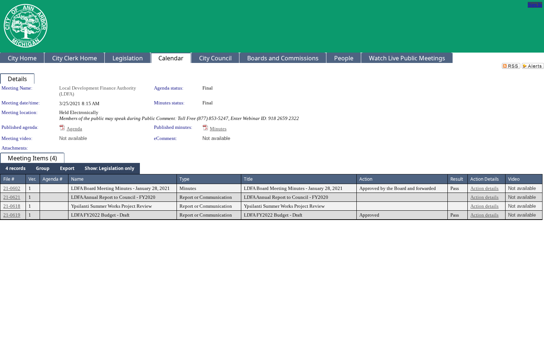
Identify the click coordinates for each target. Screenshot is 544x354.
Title (248, 179)
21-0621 (11, 197)
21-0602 (11, 188)
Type (184, 179)
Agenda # (53, 179)
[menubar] (70, 168)
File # (8, 179)
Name (77, 179)
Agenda (74, 128)
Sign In (535, 4)
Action (365, 179)
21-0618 (11, 206)
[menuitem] (15, 168)
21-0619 (11, 215)
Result (456, 179)
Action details (484, 188)
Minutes (218, 128)
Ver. (32, 179)
